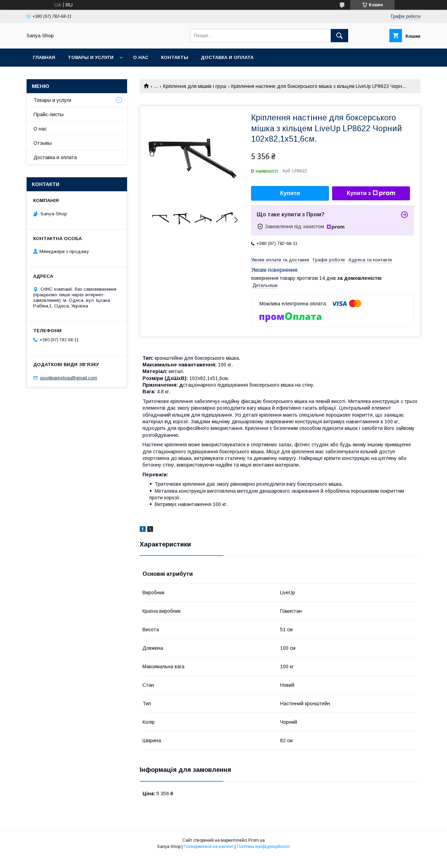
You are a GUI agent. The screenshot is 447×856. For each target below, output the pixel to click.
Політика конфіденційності (263, 846)
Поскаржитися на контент (209, 846)
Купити (290, 193)
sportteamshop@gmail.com (68, 377)
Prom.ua (256, 840)
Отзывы (43, 143)
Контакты (174, 57)
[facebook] (143, 530)
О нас (140, 57)
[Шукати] (339, 35)
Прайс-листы (49, 114)
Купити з (359, 193)
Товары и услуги (90, 57)
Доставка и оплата (227, 57)
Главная (44, 57)
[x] (150, 530)
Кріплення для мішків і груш (194, 86)
